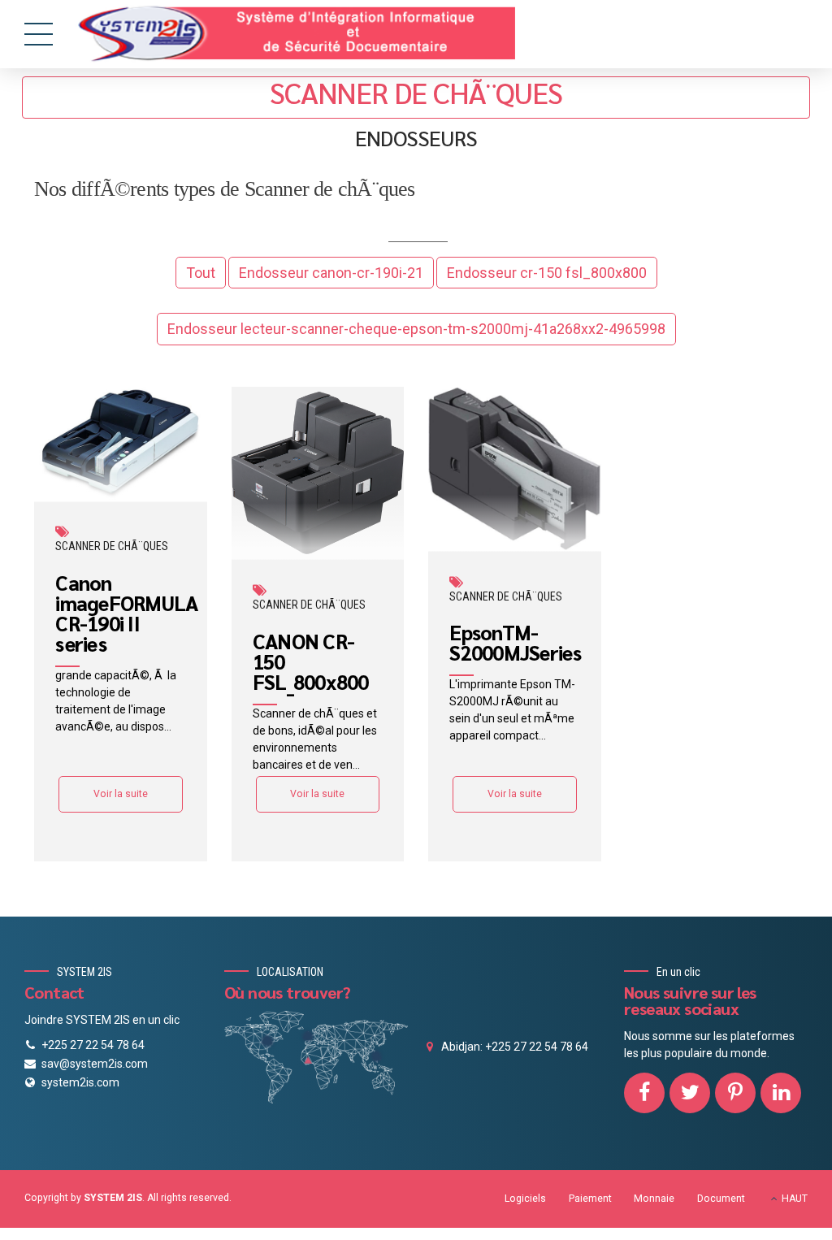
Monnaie (654, 1198)
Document (721, 1198)
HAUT (795, 1198)
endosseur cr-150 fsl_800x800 (547, 272)
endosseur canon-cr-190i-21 (331, 272)
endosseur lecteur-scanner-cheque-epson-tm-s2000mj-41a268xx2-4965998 (416, 328)
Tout (200, 272)
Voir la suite (120, 794)
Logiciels (525, 1198)
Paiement (590, 1198)
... (167, 726)
